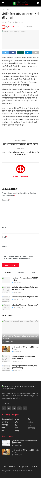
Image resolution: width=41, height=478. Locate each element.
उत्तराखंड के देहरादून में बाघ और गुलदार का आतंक (25, 297)
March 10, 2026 (27, 27)
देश (8, 10)
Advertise (12, 466)
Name (4, 227)
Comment (6, 200)
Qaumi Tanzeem (13, 27)
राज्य (29, 425)
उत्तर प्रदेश (5, 425)
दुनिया (16, 422)
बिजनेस (17, 431)
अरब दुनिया (5, 422)
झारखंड (17, 419)
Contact (34, 466)
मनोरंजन (30, 422)
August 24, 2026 (17, 370)
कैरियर (3, 428)
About (4, 466)
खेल (3, 431)
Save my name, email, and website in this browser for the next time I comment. (18, 258)
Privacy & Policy (23, 466)
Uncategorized (7, 419)
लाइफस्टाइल (31, 428)
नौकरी (16, 428)
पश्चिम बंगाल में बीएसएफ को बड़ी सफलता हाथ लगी (25, 305)
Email (4, 237)
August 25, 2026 (8, 341)
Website (4, 247)
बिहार (29, 419)
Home (3, 10)
